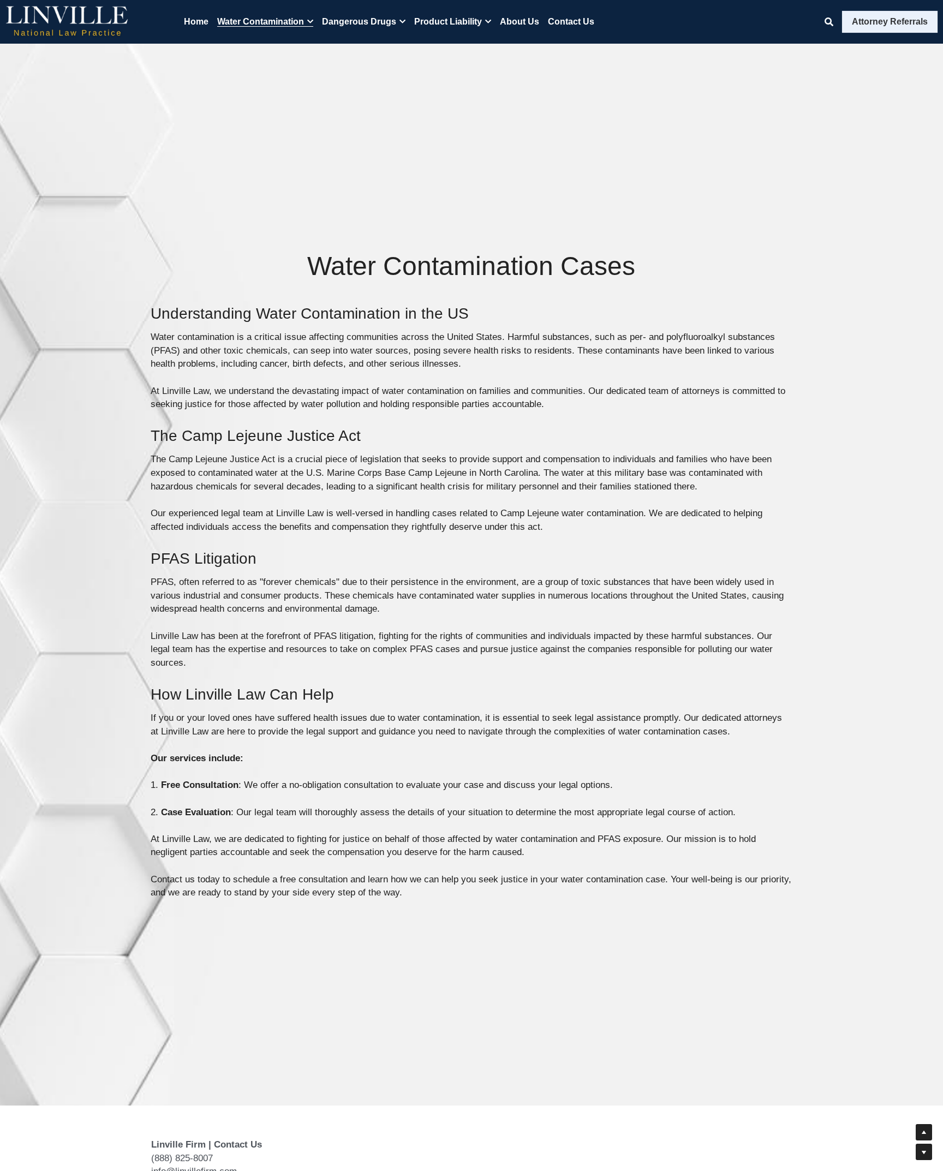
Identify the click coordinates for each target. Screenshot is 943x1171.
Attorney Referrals (890, 21)
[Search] (829, 22)
